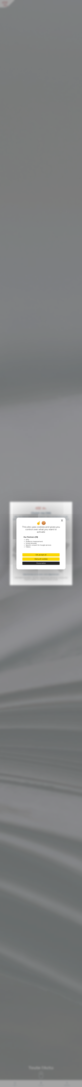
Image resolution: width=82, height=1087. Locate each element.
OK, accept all (41, 555)
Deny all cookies (41, 559)
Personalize (41, 563)
